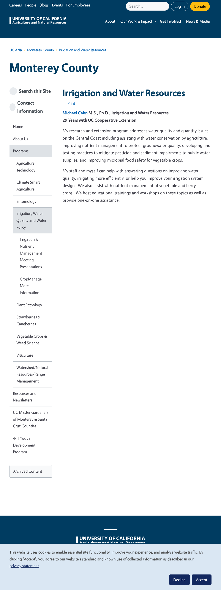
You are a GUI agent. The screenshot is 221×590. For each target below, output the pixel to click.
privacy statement (24, 565)
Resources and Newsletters (24, 397)
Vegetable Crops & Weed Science (31, 340)
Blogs (44, 5)
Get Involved (170, 21)
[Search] (166, 6)
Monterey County (40, 50)
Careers (15, 5)
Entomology (26, 201)
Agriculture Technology (25, 166)
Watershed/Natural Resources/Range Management (32, 374)
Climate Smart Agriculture (28, 185)
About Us (20, 138)
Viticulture (24, 355)
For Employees (78, 5)
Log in (180, 6)
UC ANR (15, 50)
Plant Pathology (29, 304)
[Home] (37, 21)
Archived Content (27, 471)
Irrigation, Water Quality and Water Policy (31, 220)
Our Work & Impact (136, 21)
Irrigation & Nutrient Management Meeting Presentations (31, 253)
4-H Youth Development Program (24, 445)
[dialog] (110, 566)
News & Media (198, 21)
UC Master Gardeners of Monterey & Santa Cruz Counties (30, 419)
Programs (20, 150)
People (30, 5)
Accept (201, 579)
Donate (200, 6)
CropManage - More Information (32, 285)
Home (18, 126)
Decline (179, 579)
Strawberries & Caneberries (28, 320)
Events (57, 5)
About (110, 21)
